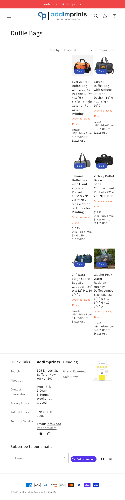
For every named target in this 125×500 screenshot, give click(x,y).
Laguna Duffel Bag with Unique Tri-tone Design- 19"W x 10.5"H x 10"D (103, 94)
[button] (9, 15)
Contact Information (19, 391)
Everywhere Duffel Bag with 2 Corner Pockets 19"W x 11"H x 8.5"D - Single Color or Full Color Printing (82, 98)
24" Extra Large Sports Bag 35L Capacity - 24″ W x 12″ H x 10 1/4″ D (82, 284)
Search (15, 371)
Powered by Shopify (45, 492)
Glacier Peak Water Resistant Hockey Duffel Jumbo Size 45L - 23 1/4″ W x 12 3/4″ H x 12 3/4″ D (104, 291)
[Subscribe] (64, 458)
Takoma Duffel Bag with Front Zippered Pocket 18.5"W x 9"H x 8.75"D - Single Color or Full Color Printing (81, 194)
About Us (17, 380)
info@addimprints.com (49, 426)
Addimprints (26, 492)
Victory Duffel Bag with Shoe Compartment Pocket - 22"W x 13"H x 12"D (104, 186)
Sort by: (55, 50)
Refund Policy (20, 412)
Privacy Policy (20, 403)
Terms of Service (22, 421)
